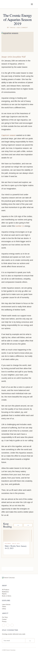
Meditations (5, 592)
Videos (4, 606)
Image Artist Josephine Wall (13, 56)
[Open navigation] (31, 4)
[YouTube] (12, 625)
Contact (4, 619)
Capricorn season (8, 135)
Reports (4, 594)
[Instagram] (3, 625)
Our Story (5, 617)
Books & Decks (6, 596)
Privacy (4, 621)
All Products (5, 589)
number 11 (19, 226)
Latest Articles (6, 604)
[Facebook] (7, 625)
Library (4, 608)
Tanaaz (12, 27)
